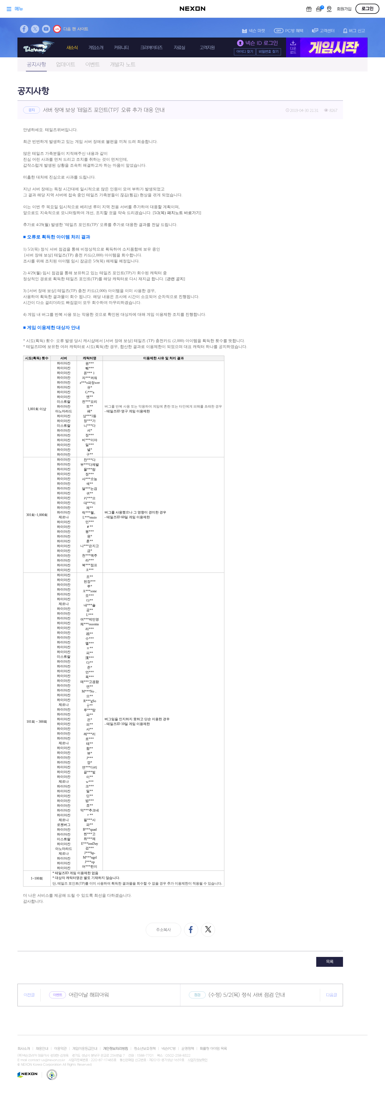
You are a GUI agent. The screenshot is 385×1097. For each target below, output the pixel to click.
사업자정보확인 (197, 1060)
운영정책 (188, 1048)
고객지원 (207, 47)
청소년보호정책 (145, 1048)
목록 (329, 961)
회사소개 (23, 1048)
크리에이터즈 (151, 47)
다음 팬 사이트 (75, 29)
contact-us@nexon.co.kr (46, 1060)
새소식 (72, 47)
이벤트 (92, 65)
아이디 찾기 (244, 52)
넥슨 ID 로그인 (261, 43)
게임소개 (95, 47)
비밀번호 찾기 (268, 52)
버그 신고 (357, 31)
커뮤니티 (121, 47)
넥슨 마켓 (257, 31)
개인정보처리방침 (115, 1048)
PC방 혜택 (294, 31)
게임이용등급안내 (84, 1048)
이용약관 (60, 1048)
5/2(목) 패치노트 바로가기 (177, 213)
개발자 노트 (123, 65)
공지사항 (36, 65)
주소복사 (163, 930)
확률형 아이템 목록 (213, 1048)
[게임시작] (327, 47)
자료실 (179, 47)
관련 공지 (175, 279)
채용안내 (42, 1048)
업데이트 (65, 65)
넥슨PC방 (168, 1048)
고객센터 (327, 31)
